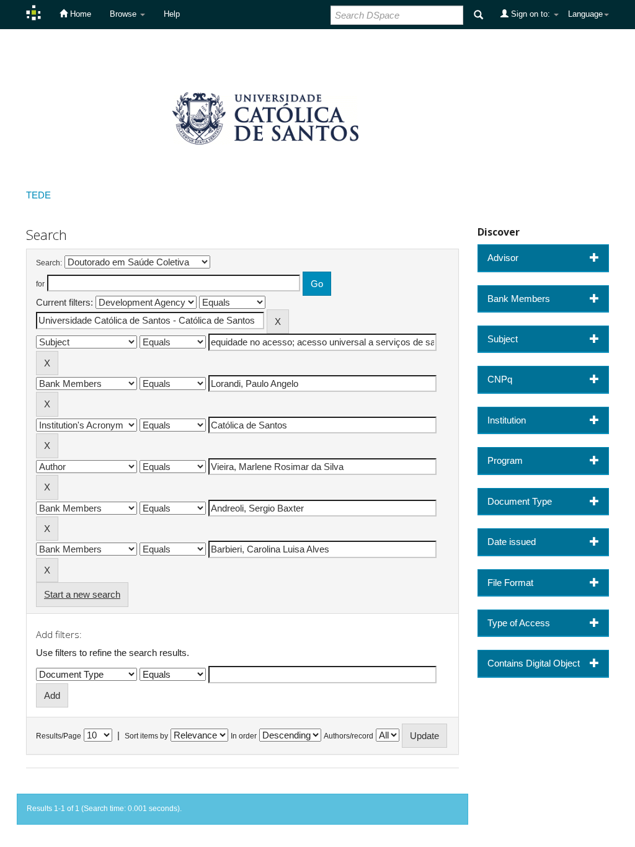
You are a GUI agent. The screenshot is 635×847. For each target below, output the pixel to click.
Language (585, 14)
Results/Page (58, 736)
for (40, 284)
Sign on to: (530, 14)
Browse (124, 14)
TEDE (38, 195)
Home (79, 14)
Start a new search (82, 594)
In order (244, 736)
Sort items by (146, 736)
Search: (49, 263)
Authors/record (348, 736)
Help (172, 14)
